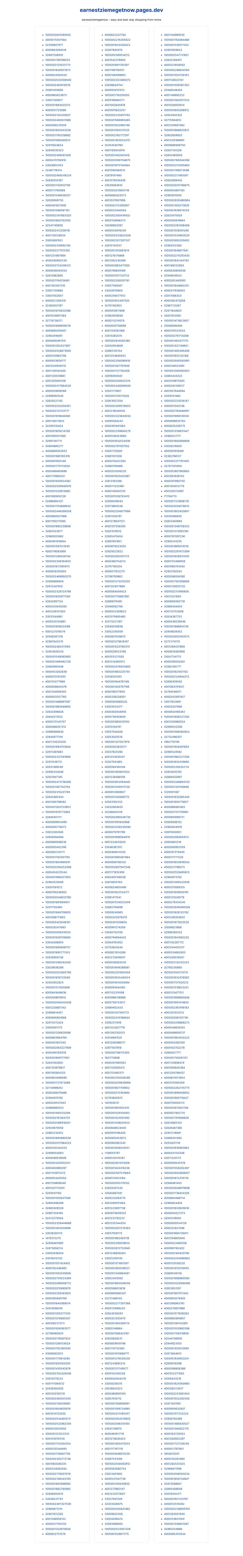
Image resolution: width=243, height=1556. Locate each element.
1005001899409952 (176, 1092)
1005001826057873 (57, 70)
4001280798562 (55, 802)
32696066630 (54, 731)
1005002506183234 (176, 1473)
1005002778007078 (58, 1473)
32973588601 (173, 1483)
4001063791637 (174, 686)
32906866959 (54, 581)
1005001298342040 (58, 962)
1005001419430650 (117, 1483)
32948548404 (173, 90)
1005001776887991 (117, 596)
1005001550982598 (176, 1328)
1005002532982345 (58, 1423)
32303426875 (114, 1503)
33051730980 (54, 290)
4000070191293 (55, 676)
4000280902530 (56, 260)
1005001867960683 (176, 471)
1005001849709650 (58, 912)
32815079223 (54, 1378)
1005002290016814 (117, 1243)
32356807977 (54, 45)
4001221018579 (55, 631)
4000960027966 (56, 516)
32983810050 (173, 195)
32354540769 (114, 145)
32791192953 (113, 305)
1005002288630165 (176, 70)
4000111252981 (114, 486)
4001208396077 (115, 1042)
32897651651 (113, 541)
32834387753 (173, 616)
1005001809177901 (57, 1057)
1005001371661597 (117, 1263)
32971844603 (173, 310)
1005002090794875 (117, 160)
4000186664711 (114, 100)
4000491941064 (115, 425)
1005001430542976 (58, 1368)
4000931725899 (55, 110)
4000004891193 (174, 190)
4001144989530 (174, 34)
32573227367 (113, 621)
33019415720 (53, 1258)
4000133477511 (174, 992)
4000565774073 (55, 827)
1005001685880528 (58, 1138)
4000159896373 (115, 220)
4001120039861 (55, 375)
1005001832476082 (176, 977)
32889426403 (173, 606)
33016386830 (173, 516)
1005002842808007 (177, 1173)
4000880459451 (55, 330)
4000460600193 (115, 1393)
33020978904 (114, 290)
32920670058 (54, 1127)
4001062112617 (173, 1388)
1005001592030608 (58, 1273)
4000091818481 (174, 451)
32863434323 (173, 375)
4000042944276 (115, 1378)
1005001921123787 (176, 1499)
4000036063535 (115, 962)
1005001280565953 (176, 370)
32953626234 (54, 651)
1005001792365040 (58, 1348)
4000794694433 (115, 937)
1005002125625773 (57, 65)
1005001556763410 (117, 496)
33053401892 (113, 1473)
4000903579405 (174, 1298)
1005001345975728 (117, 786)
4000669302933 (56, 451)
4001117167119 (114, 1448)
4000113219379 (114, 320)
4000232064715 (115, 1198)
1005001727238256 (176, 1443)
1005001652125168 (176, 355)
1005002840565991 (176, 360)
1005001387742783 (57, 786)
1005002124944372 (176, 676)
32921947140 (53, 777)
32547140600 (54, 225)
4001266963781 (174, 1303)
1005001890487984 (117, 857)
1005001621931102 (176, 671)
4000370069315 (174, 887)
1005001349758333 (176, 526)
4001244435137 (174, 947)
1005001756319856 (176, 1333)
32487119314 (53, 170)
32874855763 (113, 882)
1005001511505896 (57, 987)
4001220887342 (55, 1007)
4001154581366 (115, 330)
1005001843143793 (176, 260)
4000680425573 (115, 195)
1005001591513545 (57, 546)
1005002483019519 (57, 85)
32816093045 (113, 375)
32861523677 (54, 531)
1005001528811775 (117, 1534)
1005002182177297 (117, 135)
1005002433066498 (177, 1283)
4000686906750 (174, 145)
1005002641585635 (58, 34)
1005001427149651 (176, 345)
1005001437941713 (117, 1012)
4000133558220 (174, 1263)
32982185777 (172, 666)
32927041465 (113, 761)
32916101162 (53, 1193)
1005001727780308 (117, 370)
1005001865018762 (117, 721)
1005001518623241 (176, 987)
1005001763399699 (176, 581)
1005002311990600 (176, 591)
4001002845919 (115, 105)
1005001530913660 (57, 491)
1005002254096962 (177, 1258)
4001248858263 (115, 1253)
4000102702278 (174, 1047)
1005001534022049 (117, 902)
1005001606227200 (176, 716)
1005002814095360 (117, 340)
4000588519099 (55, 1158)
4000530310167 (115, 1158)
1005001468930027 (176, 1423)
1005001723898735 (176, 501)
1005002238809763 (177, 1508)
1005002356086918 (117, 360)
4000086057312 (55, 726)
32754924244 (114, 947)
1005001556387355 (176, 85)
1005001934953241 (176, 1358)
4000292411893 (55, 927)
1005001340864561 (117, 1273)
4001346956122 (55, 1519)
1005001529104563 (117, 1112)
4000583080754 (115, 1468)
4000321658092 (174, 65)
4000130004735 (115, 491)
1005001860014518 (176, 546)
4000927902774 (174, 1112)
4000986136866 (115, 997)
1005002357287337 (117, 240)
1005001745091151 (176, 1057)
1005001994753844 (58, 746)
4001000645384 (174, 1067)
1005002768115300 (117, 1052)
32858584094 (54, 837)
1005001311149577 (116, 1368)
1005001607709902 (117, 1087)
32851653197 (172, 1288)
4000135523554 (174, 330)
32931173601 (113, 391)
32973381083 (54, 751)
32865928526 (54, 1208)
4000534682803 (174, 952)
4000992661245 (115, 1143)
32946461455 (173, 1183)
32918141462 (172, 395)
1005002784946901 (176, 410)
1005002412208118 (57, 230)
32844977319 (54, 736)
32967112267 (172, 305)
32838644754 (114, 85)
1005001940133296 (57, 1112)
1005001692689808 (176, 441)
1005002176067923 (57, 1338)
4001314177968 (55, 681)
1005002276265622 (117, 39)
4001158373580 (55, 521)
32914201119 (172, 1143)
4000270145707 (55, 721)
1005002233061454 (176, 1393)
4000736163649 (115, 716)
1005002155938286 (117, 1077)
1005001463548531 (117, 1268)
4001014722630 (55, 1413)
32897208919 (54, 55)
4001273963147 (115, 1488)
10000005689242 (116, 701)
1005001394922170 (176, 1428)
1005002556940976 (58, 486)
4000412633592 (55, 1428)
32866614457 (54, 1012)
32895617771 (172, 1052)
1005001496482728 (58, 661)
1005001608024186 (57, 626)
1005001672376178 (176, 1178)
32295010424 (54, 425)
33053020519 (113, 736)
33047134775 (172, 656)
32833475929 (173, 215)
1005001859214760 (57, 431)
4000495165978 (55, 1052)
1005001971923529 (176, 922)
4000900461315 (55, 340)
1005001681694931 (57, 902)
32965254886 (173, 1529)
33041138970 (113, 1428)
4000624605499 (115, 887)
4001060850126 (55, 496)
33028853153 (54, 165)
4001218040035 (115, 410)
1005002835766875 (177, 185)
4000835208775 (174, 425)
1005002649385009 (177, 907)
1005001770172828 (57, 466)
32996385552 (173, 932)
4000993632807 (174, 1408)
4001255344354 (115, 1223)
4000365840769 (56, 1298)
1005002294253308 (58, 867)
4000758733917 (115, 1002)
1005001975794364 (117, 165)
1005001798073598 (176, 170)
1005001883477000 (117, 265)
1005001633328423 (117, 45)
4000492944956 (115, 711)
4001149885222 (174, 95)
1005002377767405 (176, 461)
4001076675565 (174, 380)
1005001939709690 (58, 937)
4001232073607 (115, 1493)
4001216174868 (114, 255)
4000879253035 (115, 546)
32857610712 (113, 1398)
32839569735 (54, 200)
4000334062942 (56, 1468)
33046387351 (113, 847)
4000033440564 (115, 210)
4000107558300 (115, 526)
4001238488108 (115, 777)
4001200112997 (174, 491)
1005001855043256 (58, 130)
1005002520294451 (58, 406)
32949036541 (173, 275)
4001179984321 (55, 476)
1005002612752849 (117, 1248)
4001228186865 (174, 140)
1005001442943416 (117, 155)
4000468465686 (56, 471)
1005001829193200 (57, 1363)
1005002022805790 (58, 972)
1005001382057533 (176, 100)
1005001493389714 (117, 1323)
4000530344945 (56, 1448)
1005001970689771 (117, 1353)
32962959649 (114, 315)
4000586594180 (174, 576)
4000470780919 (55, 160)
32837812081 (172, 315)
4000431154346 (174, 1153)
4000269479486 (56, 1092)
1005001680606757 (57, 947)
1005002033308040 (58, 80)
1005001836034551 (117, 1147)
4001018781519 (55, 1438)
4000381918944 (55, 541)
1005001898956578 (58, 325)
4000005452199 (55, 847)
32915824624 (54, 145)
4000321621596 (174, 1228)
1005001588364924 (176, 731)
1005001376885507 (57, 1318)
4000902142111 (55, 852)
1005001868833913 (176, 130)
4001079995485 (115, 616)
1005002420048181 (57, 922)
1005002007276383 (117, 1228)
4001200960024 (174, 721)
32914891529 (113, 1037)
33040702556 (114, 932)
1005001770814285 (57, 1358)
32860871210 (53, 1508)
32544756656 (173, 1338)
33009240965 (114, 912)
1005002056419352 (58, 932)
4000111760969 (55, 190)
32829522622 (114, 551)
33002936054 (54, 1253)
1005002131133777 (57, 410)
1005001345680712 (117, 797)
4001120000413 (115, 1067)
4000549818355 (174, 1027)
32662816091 (53, 335)
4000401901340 (55, 1042)
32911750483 (53, 907)
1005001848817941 (176, 250)
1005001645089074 (57, 1303)
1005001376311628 (117, 395)
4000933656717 (55, 360)
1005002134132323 (176, 962)
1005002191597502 (117, 446)
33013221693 (172, 596)
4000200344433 (56, 1147)
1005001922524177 (117, 892)
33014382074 (113, 335)
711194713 (170, 496)
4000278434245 (174, 902)
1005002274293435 (177, 255)
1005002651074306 (117, 1162)
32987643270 (54, 641)
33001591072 (53, 887)
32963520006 (54, 882)
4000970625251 (115, 110)
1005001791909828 (176, 1117)
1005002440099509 (118, 385)
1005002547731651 (176, 55)
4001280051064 (115, 1203)
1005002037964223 (58, 1143)
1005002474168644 (117, 1017)
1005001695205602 (176, 240)
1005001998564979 (117, 837)
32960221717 (172, 436)
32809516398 (173, 1363)
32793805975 (113, 1097)
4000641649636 (55, 992)
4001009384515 (115, 170)
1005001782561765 (57, 857)
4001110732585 (114, 1348)
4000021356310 (55, 300)
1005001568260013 (57, 140)
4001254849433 (115, 355)
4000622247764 (115, 34)
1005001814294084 (117, 982)
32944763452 (114, 942)
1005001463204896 (58, 1228)
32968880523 (54, 1107)
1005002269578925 (117, 406)
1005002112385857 (117, 205)
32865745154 (113, 350)
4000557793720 (55, 1523)
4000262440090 (174, 280)
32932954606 (114, 345)
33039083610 (113, 185)
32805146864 (113, 1328)
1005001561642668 (117, 822)
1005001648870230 (117, 1453)
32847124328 (173, 150)
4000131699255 (115, 1308)
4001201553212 (174, 1012)
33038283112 (53, 1233)
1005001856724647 (176, 1478)
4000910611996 (115, 310)
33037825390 (114, 751)
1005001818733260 (57, 977)
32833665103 (173, 1122)
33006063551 (54, 1353)
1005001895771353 (57, 952)
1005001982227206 (176, 756)
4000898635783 (174, 421)
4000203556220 (115, 471)
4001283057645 (174, 1514)
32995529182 (173, 751)
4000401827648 (55, 205)
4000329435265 (56, 606)
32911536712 (53, 761)
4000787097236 (174, 536)
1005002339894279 (117, 431)
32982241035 (173, 541)
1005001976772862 (57, 812)
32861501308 (113, 456)
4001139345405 (55, 370)
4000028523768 (115, 651)
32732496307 (173, 736)
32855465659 (173, 155)
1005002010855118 (117, 190)
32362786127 (172, 456)
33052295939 (114, 631)
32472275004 (54, 1218)
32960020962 (54, 536)
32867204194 (54, 1213)
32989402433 (114, 1007)
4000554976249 (115, 230)
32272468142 (113, 1298)
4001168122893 (174, 265)
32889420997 (173, 777)
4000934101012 (115, 90)
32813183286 (113, 481)
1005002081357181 (176, 1017)
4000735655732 (174, 586)
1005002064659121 (176, 837)
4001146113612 (54, 421)
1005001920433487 (117, 476)
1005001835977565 (57, 596)
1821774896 (112, 1057)
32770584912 (172, 120)
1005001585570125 (117, 130)
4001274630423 (115, 1438)
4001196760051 (114, 70)
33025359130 (113, 1258)
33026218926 (173, 446)
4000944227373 (174, 1213)
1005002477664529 (58, 385)
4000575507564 (55, 39)
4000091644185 (115, 987)
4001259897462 (174, 125)
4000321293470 (115, 1318)
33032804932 (114, 807)
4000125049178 (174, 897)
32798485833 (54, 1333)
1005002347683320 (58, 215)
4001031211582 (114, 656)
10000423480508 (175, 1243)
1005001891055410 (117, 1107)
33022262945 (54, 832)
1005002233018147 (176, 400)
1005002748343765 (58, 1478)
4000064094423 (115, 591)
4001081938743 (174, 476)
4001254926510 (55, 365)
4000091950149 (55, 461)
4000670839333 (115, 1213)
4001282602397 (174, 1438)
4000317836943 (174, 290)
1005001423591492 (117, 1117)
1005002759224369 (58, 1278)
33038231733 (54, 1499)
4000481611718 (114, 1433)
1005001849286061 (117, 967)
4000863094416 (55, 49)
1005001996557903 (58, 877)
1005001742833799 (57, 185)
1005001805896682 (58, 1483)
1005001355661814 (117, 250)
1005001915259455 (176, 1268)
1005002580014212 (117, 55)
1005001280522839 (176, 882)
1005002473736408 (58, 782)
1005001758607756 (57, 1453)
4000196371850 (115, 691)
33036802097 (114, 225)
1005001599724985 (117, 1408)
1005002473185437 (117, 1413)
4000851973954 (174, 1077)
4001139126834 (55, 235)
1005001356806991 (117, 1403)
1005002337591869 (58, 756)
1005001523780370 (117, 646)
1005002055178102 (117, 1183)
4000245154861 (55, 621)
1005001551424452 (57, 1263)
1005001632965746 (117, 125)
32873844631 (173, 1353)
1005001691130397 (117, 65)
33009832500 (114, 1514)
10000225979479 (116, 917)
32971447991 (172, 1403)
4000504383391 (174, 1042)
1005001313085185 (176, 531)
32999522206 (173, 726)
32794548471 (172, 691)
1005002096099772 (58, 1283)
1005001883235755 (117, 671)
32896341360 (173, 1138)
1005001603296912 (176, 110)
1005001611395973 (57, 566)
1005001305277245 (57, 1313)
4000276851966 (174, 1308)
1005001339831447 (176, 431)
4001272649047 (115, 957)
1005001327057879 (117, 741)
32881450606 (54, 90)
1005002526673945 (58, 350)
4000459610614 (55, 997)
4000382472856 (174, 300)
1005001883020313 (57, 105)
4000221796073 (174, 867)
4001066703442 (174, 566)
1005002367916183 (176, 1007)
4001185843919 (115, 150)
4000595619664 (174, 220)
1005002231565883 (176, 165)
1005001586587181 (57, 210)
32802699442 (173, 180)
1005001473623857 (176, 320)
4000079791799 (115, 832)
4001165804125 (55, 1072)
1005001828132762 (176, 912)
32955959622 (173, 49)
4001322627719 (115, 1027)
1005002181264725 (57, 1117)
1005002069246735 (117, 817)
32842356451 (173, 60)
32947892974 (113, 49)
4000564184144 (115, 767)
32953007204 (114, 400)
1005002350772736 (58, 1458)
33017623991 (172, 701)
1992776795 (172, 741)
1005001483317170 (176, 340)
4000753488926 (174, 561)
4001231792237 (115, 1218)
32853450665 (173, 521)
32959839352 (173, 631)
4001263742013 (115, 1032)
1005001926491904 (176, 746)
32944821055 (173, 1343)
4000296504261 (174, 661)
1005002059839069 (118, 1082)
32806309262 (173, 681)
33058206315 (113, 1383)
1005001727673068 (57, 1082)
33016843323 (113, 1388)
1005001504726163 (176, 75)
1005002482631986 (58, 120)
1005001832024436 (117, 441)
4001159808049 (55, 1183)
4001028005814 (174, 105)
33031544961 (53, 616)
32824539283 (114, 1313)
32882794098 (114, 907)
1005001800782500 (58, 220)
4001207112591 (55, 1188)
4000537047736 (115, 1478)
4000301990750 (174, 481)
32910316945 (172, 1218)
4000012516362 (174, 1503)
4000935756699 (115, 325)
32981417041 (113, 897)
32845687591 (113, 1193)
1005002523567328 (117, 1529)
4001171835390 (114, 872)
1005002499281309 (58, 155)
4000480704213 (115, 561)
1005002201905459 (117, 972)
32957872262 (54, 1514)
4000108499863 (115, 75)
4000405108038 (115, 877)
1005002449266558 (58, 511)
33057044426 (114, 731)
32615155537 (113, 245)
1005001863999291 (57, 862)
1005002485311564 (57, 646)
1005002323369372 (117, 80)
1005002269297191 (117, 280)
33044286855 (54, 942)
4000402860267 (56, 1168)
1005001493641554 (117, 771)
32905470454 (114, 536)
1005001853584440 (117, 782)
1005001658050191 (176, 892)
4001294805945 (174, 1238)
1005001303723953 (58, 807)
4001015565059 (174, 1082)
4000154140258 (115, 1373)
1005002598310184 (117, 1423)
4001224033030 (115, 842)
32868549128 (173, 1273)
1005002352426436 (58, 1373)
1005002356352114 (176, 767)
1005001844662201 (176, 285)
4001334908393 (55, 691)
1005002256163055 (58, 1293)
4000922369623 (115, 611)
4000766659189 (115, 270)
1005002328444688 (58, 1223)
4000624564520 (56, 75)
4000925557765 (55, 696)
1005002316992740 (57, 245)
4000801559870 (115, 636)
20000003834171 (116, 746)
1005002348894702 (177, 782)
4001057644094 (174, 391)
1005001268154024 (57, 1343)
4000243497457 (174, 696)
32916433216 (172, 1378)
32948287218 (54, 636)
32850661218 (172, 842)
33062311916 (113, 1022)
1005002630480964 (177, 200)
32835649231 (113, 1338)
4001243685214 (115, 1363)
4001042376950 (115, 60)
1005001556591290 (176, 230)
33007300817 (54, 100)
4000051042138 (174, 406)
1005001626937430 (176, 556)
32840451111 (53, 817)
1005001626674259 (176, 210)
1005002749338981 (57, 1403)
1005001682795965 (58, 1488)
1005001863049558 (117, 1283)
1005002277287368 (117, 1303)
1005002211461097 (176, 175)
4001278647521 (115, 521)
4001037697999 (115, 200)
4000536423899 (115, 436)
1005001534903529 (176, 235)
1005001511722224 (176, 1413)
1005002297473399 (176, 551)
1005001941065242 (176, 937)
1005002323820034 (118, 416)
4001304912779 (174, 486)
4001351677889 (115, 586)
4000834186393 (174, 711)
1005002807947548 (117, 867)
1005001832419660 (176, 761)
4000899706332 (115, 862)
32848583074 (54, 1493)
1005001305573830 (176, 205)
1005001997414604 (176, 1002)
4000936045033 (56, 270)
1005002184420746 (176, 1253)
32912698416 (53, 1308)
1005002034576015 (176, 506)
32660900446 (54, 666)
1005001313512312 (57, 1433)
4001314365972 (115, 661)
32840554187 (54, 180)
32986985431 (54, 501)
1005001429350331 (57, 1162)
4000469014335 (115, 852)
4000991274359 (115, 927)
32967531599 (113, 1458)
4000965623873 (56, 95)
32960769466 (114, 466)
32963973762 (173, 877)
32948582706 (114, 606)
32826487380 (173, 1127)
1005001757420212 (176, 982)
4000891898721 (174, 817)
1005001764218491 (57, 280)
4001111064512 (54, 1383)
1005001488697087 (57, 701)
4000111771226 (173, 857)
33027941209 (113, 1499)
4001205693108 (55, 380)
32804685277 (54, 446)
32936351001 (113, 676)
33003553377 (113, 706)
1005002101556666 (176, 786)
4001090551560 (55, 436)
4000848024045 (115, 1127)
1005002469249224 (58, 175)
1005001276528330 (117, 1358)
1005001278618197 (117, 641)
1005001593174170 (176, 972)
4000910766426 (115, 1132)
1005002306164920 (58, 561)
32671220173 (172, 1158)
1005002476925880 (117, 666)
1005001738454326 (176, 1193)
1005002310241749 (57, 792)
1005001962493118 (117, 1238)
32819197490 (113, 175)
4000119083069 (55, 551)
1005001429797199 (117, 686)
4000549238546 (174, 621)
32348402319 (113, 812)
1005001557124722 (117, 275)
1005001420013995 (176, 1348)
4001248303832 (174, 917)
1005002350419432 (117, 215)
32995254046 (54, 771)
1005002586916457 (58, 1122)
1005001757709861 (176, 812)
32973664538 (114, 506)
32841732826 (113, 451)
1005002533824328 (118, 235)
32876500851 (173, 832)
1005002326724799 (58, 591)
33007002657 (54, 295)
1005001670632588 (58, 310)
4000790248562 (56, 892)
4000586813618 (115, 1288)
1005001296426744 (57, 556)
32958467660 (54, 1243)
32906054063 (54, 1153)
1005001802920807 (176, 511)
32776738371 (53, 320)
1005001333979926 (58, 1529)
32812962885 (54, 275)
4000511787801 (174, 1448)
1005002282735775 (176, 1087)
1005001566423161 (117, 1333)
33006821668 (173, 927)
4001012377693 (174, 1373)
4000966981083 (174, 807)
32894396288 (54, 1203)
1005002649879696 (177, 1188)
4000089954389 (56, 822)
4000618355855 (55, 571)
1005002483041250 (58, 1398)
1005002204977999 (117, 511)
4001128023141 (173, 80)
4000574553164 (115, 1178)
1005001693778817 (176, 802)
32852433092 (114, 1278)
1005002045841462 (117, 1508)
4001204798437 (174, 1072)
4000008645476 (56, 686)
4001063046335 (55, 1463)
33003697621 (54, 240)
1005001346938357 (58, 195)
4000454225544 (56, 872)
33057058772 (113, 1233)
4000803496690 (56, 1077)
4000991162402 (174, 1248)
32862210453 (54, 1132)
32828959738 (54, 957)
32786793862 (113, 576)
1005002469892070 (58, 576)
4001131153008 (173, 611)
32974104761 (113, 726)
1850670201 (171, 1453)
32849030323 (54, 150)
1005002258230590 (118, 827)
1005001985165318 (57, 456)
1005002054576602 (117, 1418)
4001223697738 (115, 1208)
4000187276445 (174, 852)
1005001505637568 (58, 1198)
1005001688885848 (176, 997)
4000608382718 (174, 601)
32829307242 (114, 1188)
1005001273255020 (117, 581)
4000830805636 (174, 270)
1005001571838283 (176, 1313)
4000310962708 (55, 355)
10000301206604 (116, 922)
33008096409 (173, 325)
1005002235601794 (117, 115)
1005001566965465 (117, 120)
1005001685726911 (176, 1233)
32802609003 (173, 135)
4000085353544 (174, 1534)
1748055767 (112, 1153)
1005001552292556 (176, 1398)
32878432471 (172, 1493)
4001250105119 (55, 1393)
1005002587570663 (117, 1173)
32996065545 (54, 395)
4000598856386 (174, 1368)
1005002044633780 (58, 897)
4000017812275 (115, 571)
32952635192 (173, 771)
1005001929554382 (58, 481)
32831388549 (54, 767)
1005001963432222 (176, 1037)
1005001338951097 (176, 1523)
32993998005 (114, 1523)
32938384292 (54, 1388)
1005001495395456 (176, 350)
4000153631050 (174, 1519)
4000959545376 (174, 1162)
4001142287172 (174, 942)
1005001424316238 (117, 1168)
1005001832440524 (117, 977)
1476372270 (53, 1238)
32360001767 (54, 305)
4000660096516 (55, 842)
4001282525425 (174, 1463)
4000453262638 (56, 671)
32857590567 (113, 285)
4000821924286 (115, 952)
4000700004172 (174, 1102)
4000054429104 (55, 1178)
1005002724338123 (58, 265)
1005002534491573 (58, 1418)
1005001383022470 (117, 140)
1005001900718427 (176, 1097)
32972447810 (54, 586)
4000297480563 (115, 1062)
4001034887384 (55, 315)
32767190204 (113, 566)
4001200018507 (174, 957)
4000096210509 (55, 125)
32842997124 (54, 601)
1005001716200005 (117, 95)
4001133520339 (55, 741)
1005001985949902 (58, 706)
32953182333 (113, 802)
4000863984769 (56, 1037)
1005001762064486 (176, 39)
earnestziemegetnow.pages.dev (121, 10)
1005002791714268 (176, 335)
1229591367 (171, 792)
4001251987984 (55, 255)
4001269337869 (174, 646)
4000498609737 (174, 1032)
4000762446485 (56, 1268)
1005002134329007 (58, 115)
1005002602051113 (117, 556)
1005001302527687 (57, 345)
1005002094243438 (58, 1002)
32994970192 (54, 1097)
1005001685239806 (58, 526)
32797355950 (173, 466)
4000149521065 (174, 365)
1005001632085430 (176, 797)
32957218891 (172, 1132)
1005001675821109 (176, 1107)
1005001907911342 (176, 1293)
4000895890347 (115, 1293)
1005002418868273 (176, 1022)
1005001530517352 (176, 45)
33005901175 (53, 1027)
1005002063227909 (58, 1047)
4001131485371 (114, 1072)
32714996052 (54, 1087)
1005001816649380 (57, 416)
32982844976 (173, 827)
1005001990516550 (176, 416)
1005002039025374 (117, 380)
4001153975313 (55, 1173)
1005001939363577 (57, 1328)
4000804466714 (174, 1198)
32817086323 (173, 295)
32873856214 (54, 1248)
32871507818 (113, 1047)
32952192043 (173, 571)
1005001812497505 (117, 300)
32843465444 (54, 797)
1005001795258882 (58, 135)
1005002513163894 (117, 1092)
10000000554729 (175, 1223)
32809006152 (173, 822)
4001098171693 (55, 917)
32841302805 (54, 1062)
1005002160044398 (176, 160)
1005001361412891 (176, 1323)
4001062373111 (55, 1323)
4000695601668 (55, 1017)
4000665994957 (174, 1318)
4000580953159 (174, 847)
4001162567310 (55, 285)
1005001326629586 (58, 1032)
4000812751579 (55, 1534)
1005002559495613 (176, 872)
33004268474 (113, 1519)
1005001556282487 (176, 1168)
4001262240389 (115, 260)
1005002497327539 (58, 1503)
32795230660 (173, 967)
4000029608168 (55, 391)
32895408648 (173, 1488)
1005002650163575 (176, 636)
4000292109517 (174, 385)
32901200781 (113, 516)
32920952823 (54, 982)
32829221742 (54, 400)
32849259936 (114, 626)
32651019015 (113, 531)
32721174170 (172, 641)
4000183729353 (174, 1433)
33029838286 (54, 967)
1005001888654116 (176, 626)
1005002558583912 (117, 1463)
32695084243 (114, 421)
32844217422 (54, 716)
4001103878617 (55, 1067)
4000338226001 (115, 696)
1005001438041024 (117, 1122)
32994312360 (173, 245)
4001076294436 (115, 180)
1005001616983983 (176, 1147)
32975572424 (54, 1022)
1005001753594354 (58, 1443)
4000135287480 (174, 1458)
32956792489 (173, 1418)
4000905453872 (115, 1138)
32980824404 (173, 1203)
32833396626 (54, 711)
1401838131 (112, 1102)
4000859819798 (115, 1343)
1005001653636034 (176, 862)
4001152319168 (114, 992)
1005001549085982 (58, 656)
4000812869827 (115, 792)
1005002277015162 (57, 250)
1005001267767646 (117, 365)
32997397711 (53, 441)
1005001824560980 (176, 1383)
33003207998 (173, 706)
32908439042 (114, 501)
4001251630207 (115, 756)
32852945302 (173, 115)
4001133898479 (174, 1062)
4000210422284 (115, 461)
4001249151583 (55, 611)
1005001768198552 (57, 60)
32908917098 (173, 1468)
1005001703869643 (58, 506)
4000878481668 (174, 651)
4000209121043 (55, 1102)
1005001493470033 (117, 1443)
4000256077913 (115, 295)
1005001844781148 (117, 681)
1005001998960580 (176, 1278)
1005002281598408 (176, 225)
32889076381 (113, 601)
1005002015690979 (58, 1288)
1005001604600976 (58, 1408)
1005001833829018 (176, 1208)
